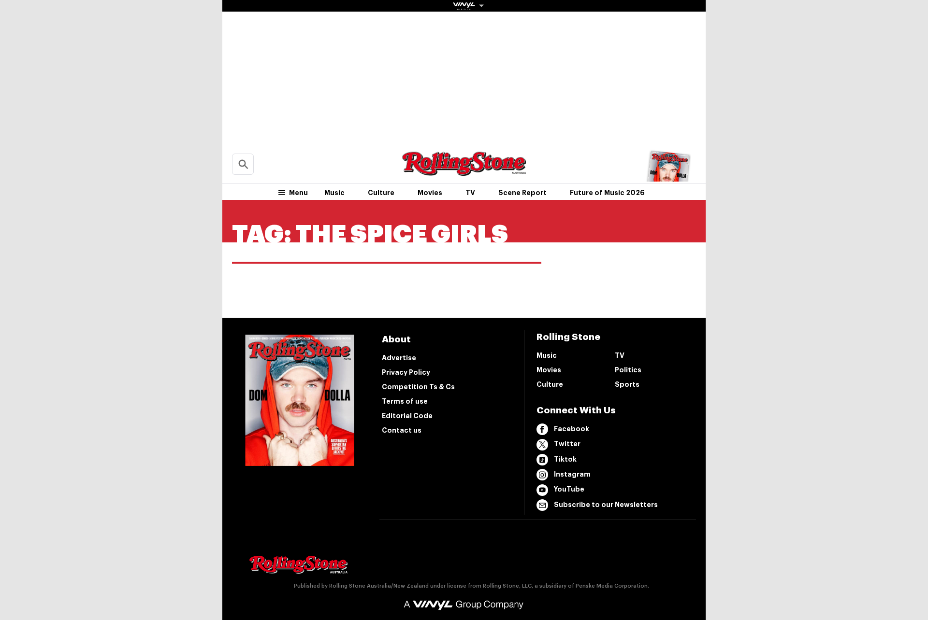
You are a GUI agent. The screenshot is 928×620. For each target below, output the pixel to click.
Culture (381, 192)
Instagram (572, 474)
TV (470, 192)
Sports (627, 384)
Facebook (571, 428)
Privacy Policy (406, 372)
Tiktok (565, 459)
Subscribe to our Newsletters (606, 504)
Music (334, 192)
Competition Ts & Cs (418, 386)
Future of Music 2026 (607, 192)
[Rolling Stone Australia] (464, 171)
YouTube (569, 489)
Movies (430, 192)
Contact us (401, 430)
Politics (628, 369)
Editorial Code (407, 415)
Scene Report (522, 192)
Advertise (399, 357)
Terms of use (405, 401)
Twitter (567, 443)
